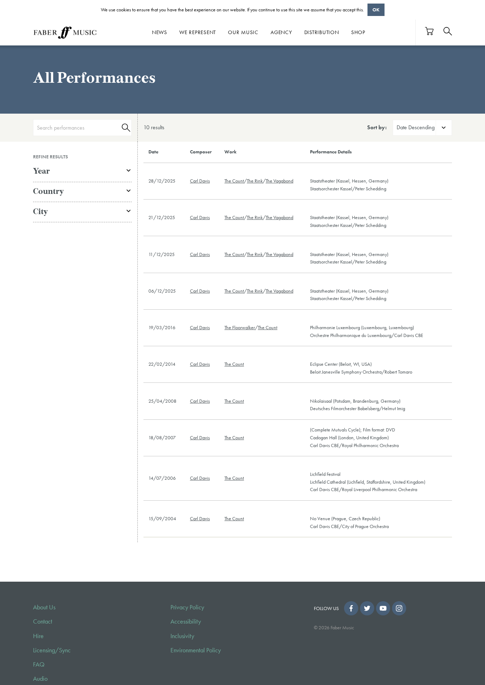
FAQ (38, 664)
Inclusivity (182, 636)
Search (125, 128)
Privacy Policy (187, 607)
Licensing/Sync (52, 650)
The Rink (255, 181)
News (159, 32)
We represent (197, 32)
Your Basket (429, 31)
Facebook (351, 608)
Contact (42, 621)
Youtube (383, 608)
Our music (243, 32)
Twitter (367, 608)
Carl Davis (200, 181)
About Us (44, 607)
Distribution (321, 32)
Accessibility (185, 621)
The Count (234, 181)
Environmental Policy (195, 650)
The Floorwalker (239, 327)
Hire (38, 636)
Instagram (399, 608)
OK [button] (376, 9)
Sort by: (377, 127)
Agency (281, 32)
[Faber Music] (65, 32)
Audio (40, 679)
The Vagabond (279, 181)
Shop (358, 32)
